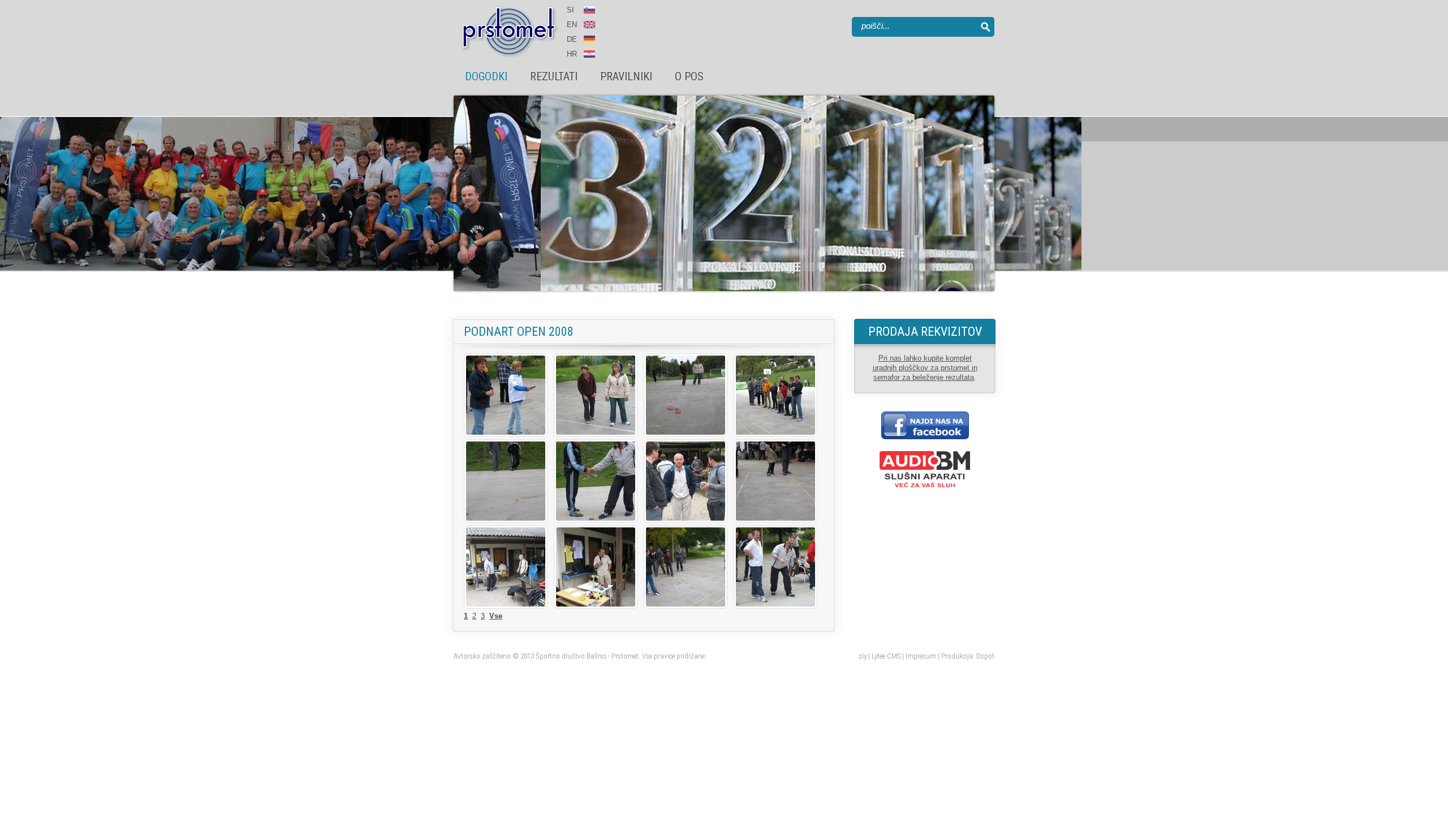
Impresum (921, 656)
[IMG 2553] (595, 606)
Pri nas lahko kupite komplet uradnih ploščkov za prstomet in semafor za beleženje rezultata (925, 368)
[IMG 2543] (775, 434)
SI (570, 10)
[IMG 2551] (775, 520)
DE (572, 39)
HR (572, 54)
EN (573, 24)
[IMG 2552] (506, 606)
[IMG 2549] (685, 520)
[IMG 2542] (685, 434)
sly (863, 656)
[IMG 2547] (595, 520)
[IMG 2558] (685, 606)
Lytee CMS (886, 656)
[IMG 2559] (775, 606)
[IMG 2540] (506, 434)
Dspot (985, 656)
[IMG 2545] (506, 520)
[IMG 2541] (595, 434)
